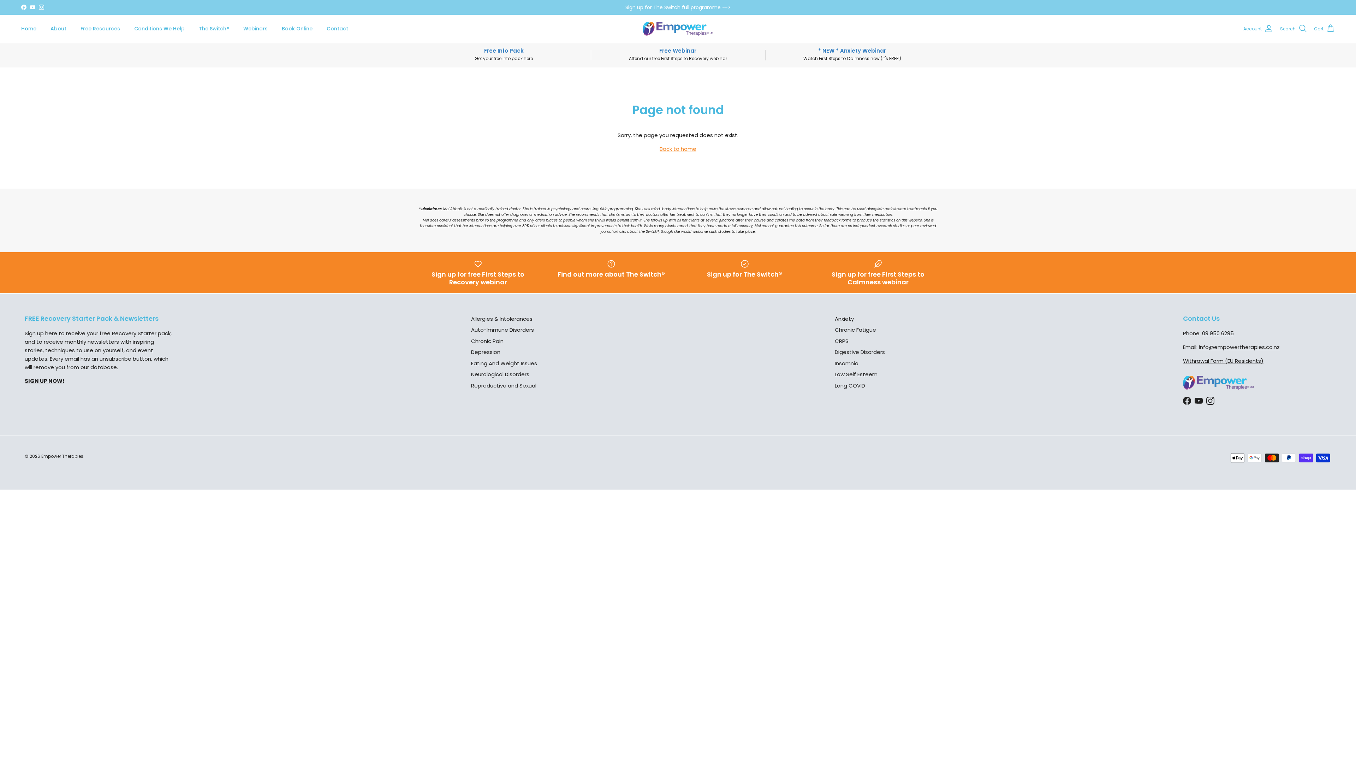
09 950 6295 (1218, 333)
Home (28, 28)
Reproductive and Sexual (503, 385)
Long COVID (850, 385)
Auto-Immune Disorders (502, 329)
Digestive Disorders (860, 352)
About (58, 28)
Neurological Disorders (500, 374)
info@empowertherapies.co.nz (1239, 347)
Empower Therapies (62, 456)
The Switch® (214, 28)
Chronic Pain (487, 341)
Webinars (255, 28)
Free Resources (100, 28)
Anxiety (844, 319)
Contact (337, 28)
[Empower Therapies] (678, 29)
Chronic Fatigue (855, 329)
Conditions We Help (159, 28)
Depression (485, 352)
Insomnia (846, 363)
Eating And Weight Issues (504, 363)
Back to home (678, 149)
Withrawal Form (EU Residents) (1223, 361)
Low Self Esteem (856, 374)
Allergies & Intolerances (502, 319)
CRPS (842, 341)
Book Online (297, 28)
